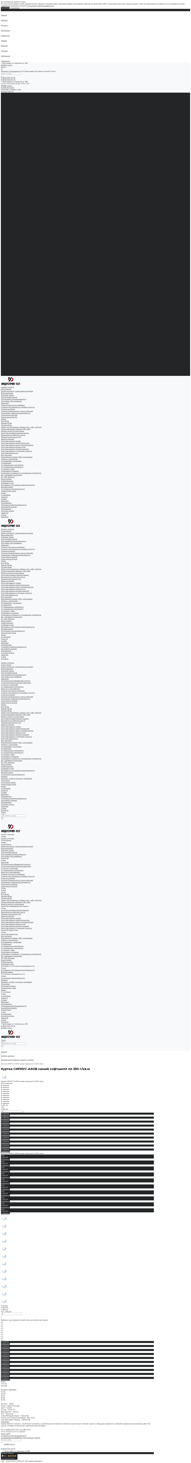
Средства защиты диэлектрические (15, 149)
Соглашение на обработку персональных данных (20, 1438)
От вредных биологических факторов (16, 247)
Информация (6, 367)
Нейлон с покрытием (9, 165)
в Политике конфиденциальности (40, 6)
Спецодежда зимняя (9, 122)
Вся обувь (5, 128)
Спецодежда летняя (9, 124)
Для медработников (9, 104)
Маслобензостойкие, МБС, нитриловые (16, 163)
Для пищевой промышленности (13, 106)
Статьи (3, 373)
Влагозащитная (7, 100)
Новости (4, 203)
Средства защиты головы (11, 147)
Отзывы (4, 205)
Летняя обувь (6, 132)
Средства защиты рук (9, 159)
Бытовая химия (7, 193)
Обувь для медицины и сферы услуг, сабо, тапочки (21, 134)
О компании (6, 353)
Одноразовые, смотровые (11, 167)
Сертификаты (6, 209)
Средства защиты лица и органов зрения (17, 151)
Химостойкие (6, 185)
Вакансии (5, 207)
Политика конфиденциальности (13, 211)
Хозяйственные (7, 187)
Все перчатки (6, 161)
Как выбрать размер (9, 365)
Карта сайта (5, 1434)
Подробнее (14, 8)
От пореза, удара (8, 175)
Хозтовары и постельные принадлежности (18, 191)
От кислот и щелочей (9, 249)
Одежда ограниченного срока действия (17, 118)
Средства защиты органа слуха (13, 153)
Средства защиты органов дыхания (15, 155)
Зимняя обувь (6, 130)
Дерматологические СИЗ (11, 143)
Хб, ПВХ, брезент (8, 183)
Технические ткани (8, 197)
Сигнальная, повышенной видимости (15, 120)
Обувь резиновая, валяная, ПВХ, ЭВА (15, 136)
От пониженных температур (12, 173)
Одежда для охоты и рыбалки (13, 112)
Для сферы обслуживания (11, 108)
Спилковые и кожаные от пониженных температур (21, 179)
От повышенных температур (12, 171)
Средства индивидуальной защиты (15, 140)
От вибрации (6, 169)
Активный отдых (7, 189)
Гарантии (4, 219)
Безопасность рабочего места (13, 141)
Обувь (3, 126)
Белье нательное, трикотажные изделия (17, 98)
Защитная (5, 110)
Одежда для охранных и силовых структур (18, 114)
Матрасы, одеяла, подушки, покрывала (16, 343)
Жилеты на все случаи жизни (12, 138)
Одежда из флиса (8, 116)
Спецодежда (6, 96)
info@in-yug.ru (6, 65)
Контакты (4, 375)
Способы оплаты (7, 217)
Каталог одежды (7, 227)
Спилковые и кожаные (10, 177)
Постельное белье (8, 347)
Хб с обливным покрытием (11, 181)
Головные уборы (7, 102)
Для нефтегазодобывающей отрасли (15, 245)
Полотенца (5, 345)
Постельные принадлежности (13, 195)
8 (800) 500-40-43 (8, 1026)
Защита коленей (7, 145)
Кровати (4, 341)
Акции (3, 351)
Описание (5, 1422)
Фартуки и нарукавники (10, 253)
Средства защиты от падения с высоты (16, 157)
